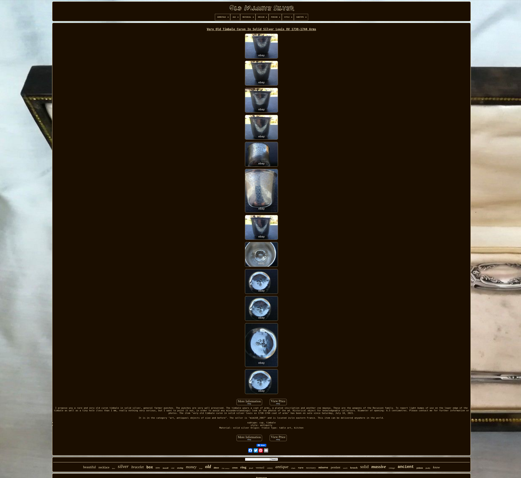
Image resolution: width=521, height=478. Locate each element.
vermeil (260, 467)
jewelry (428, 468)
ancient (406, 467)
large (200, 468)
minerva (323, 467)
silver (123, 466)
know (436, 467)
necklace (104, 467)
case (172, 468)
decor (113, 468)
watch (345, 468)
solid (364, 466)
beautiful (89, 467)
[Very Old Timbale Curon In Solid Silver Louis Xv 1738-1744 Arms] (261, 46)
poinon (420, 468)
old (208, 466)
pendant (335, 467)
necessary (311, 467)
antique (281, 466)
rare (300, 468)
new (158, 467)
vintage (392, 468)
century (270, 468)
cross (235, 467)
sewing (180, 468)
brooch (354, 467)
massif (165, 468)
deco (216, 467)
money (191, 467)
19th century (225, 468)
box (149, 467)
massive (378, 466)
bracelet (137, 467)
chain (293, 468)
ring (243, 467)
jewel (251, 468)
